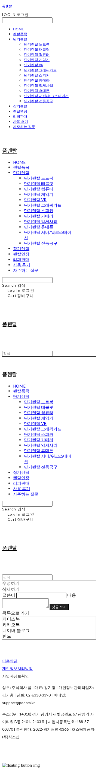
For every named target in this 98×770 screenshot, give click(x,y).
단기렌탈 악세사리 (38, 85)
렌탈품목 (20, 33)
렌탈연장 (20, 111)
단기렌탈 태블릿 (37, 49)
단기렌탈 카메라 (37, 80)
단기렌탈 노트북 (37, 44)
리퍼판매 (20, 116)
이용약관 (9, 661)
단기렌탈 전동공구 (38, 100)
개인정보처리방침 (17, 668)
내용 (71, 595)
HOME (18, 29)
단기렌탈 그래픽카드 (40, 70)
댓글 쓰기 (59, 607)
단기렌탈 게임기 (37, 59)
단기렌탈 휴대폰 (37, 90)
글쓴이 (8, 595)
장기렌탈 (20, 106)
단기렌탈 (20, 39)
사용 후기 (20, 121)
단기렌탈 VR (33, 64)
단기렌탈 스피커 (37, 75)
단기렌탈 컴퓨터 (37, 54)
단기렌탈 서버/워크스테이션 (46, 95)
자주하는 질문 (24, 126)
